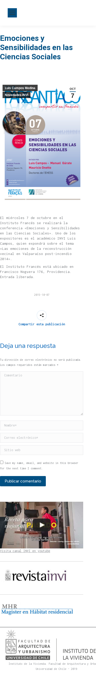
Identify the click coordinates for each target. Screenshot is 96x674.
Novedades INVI (16, 95)
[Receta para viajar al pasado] (41, 525)
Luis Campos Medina (20, 88)
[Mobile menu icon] (12, 12)
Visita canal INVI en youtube (25, 551)
